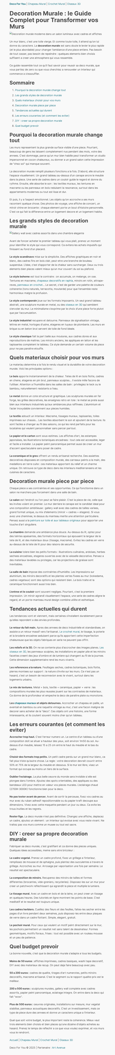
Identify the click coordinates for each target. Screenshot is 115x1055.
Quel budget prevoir (27, 125)
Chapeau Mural (37, 3)
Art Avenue (58, 1047)
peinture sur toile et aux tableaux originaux (55, 520)
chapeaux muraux (25, 703)
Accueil (14, 1040)
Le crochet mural (69, 631)
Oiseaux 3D (74, 3)
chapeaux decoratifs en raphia (55, 280)
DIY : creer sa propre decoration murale (38, 120)
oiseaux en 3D (74, 304)
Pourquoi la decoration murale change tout (40, 90)
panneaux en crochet (30, 284)
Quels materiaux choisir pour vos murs (37, 100)
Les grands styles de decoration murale (38, 95)
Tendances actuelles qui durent (33, 110)
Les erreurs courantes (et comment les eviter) (42, 115)
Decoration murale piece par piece (35, 105)
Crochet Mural (56, 3)
